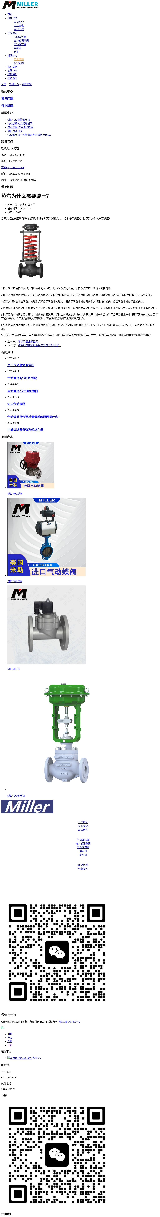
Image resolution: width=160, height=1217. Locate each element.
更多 (16, 52)
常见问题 (19, 59)
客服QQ (36, 1057)
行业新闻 (19, 63)
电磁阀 (17, 48)
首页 (3, 84)
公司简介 (19, 22)
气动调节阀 (20, 37)
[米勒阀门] (20, 8)
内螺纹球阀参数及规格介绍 (25, 429)
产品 (10, 1037)
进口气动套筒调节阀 (19, 119)
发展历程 (19, 29)
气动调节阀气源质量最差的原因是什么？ (30, 135)
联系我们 (80, 887)
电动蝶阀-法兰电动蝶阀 (20, 127)
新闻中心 (14, 84)
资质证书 (80, 881)
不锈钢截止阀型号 (28, 341)
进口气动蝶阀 (15, 131)
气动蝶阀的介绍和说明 (20, 123)
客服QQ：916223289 (12, 167)
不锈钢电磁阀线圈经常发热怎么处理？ (39, 345)
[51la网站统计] (2, 1028)
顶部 (10, 1045)
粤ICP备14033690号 (69, 1021)
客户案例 (80, 875)
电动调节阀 (20, 44)
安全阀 (83, 855)
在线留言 (80, 893)
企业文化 (19, 25)
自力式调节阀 (21, 40)
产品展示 (80, 836)
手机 (10, 1041)
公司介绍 (80, 818)
